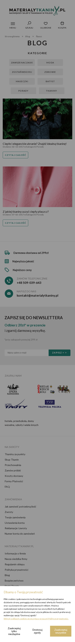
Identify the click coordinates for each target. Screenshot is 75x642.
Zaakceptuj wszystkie (60, 631)
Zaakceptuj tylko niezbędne (14, 631)
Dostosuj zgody (37, 631)
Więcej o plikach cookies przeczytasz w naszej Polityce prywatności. (36, 618)
